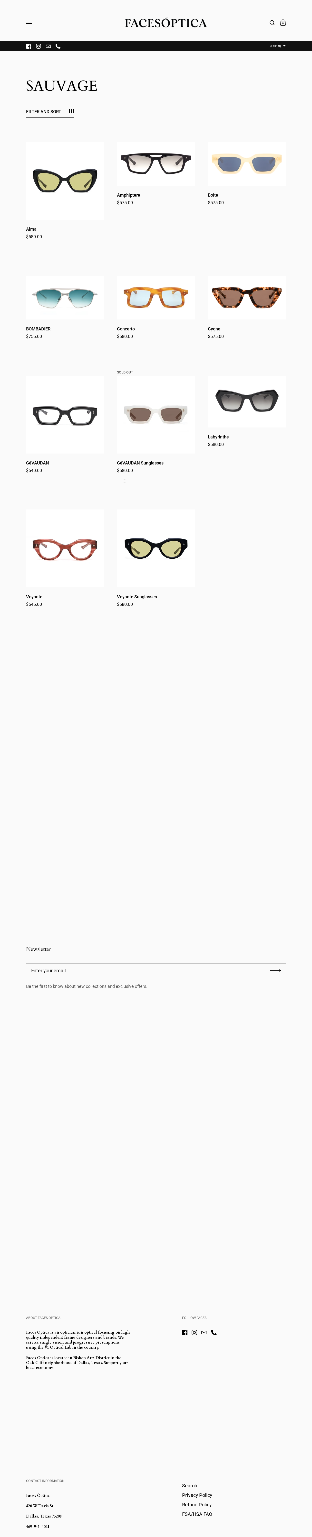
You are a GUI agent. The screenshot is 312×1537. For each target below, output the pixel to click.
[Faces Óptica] (156, 23)
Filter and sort (43, 111)
